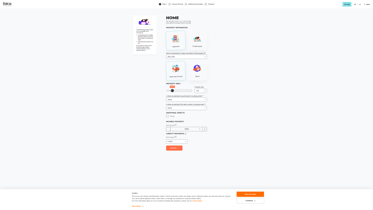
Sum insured (170, 125)
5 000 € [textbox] (170, 141)
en (355, 4)
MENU (368, 4)
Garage (172, 116)
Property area (199, 87)
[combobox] (186, 57)
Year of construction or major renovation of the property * (185, 53)
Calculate (173, 148)
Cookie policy (197, 201)
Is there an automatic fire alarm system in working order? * (186, 104)
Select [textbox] (170, 100)
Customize (249, 200)
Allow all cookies (250, 194)
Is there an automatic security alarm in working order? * (184, 96)
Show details (136, 206)
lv (360, 4)
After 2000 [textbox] (171, 57)
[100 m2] (172, 90)
